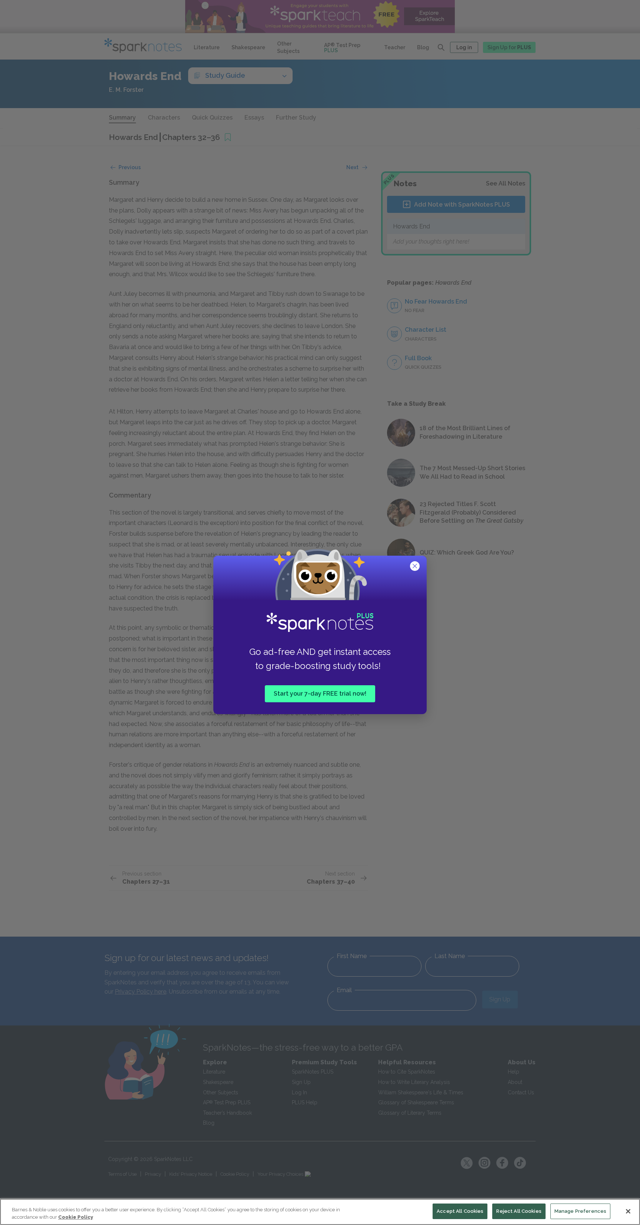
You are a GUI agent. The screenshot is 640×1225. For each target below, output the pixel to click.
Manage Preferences (580, 1211)
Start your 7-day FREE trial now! (320, 693)
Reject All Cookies (518, 1211)
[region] (320, 1212)
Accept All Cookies (460, 1211)
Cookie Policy (75, 1217)
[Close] (628, 1211)
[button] (415, 566)
